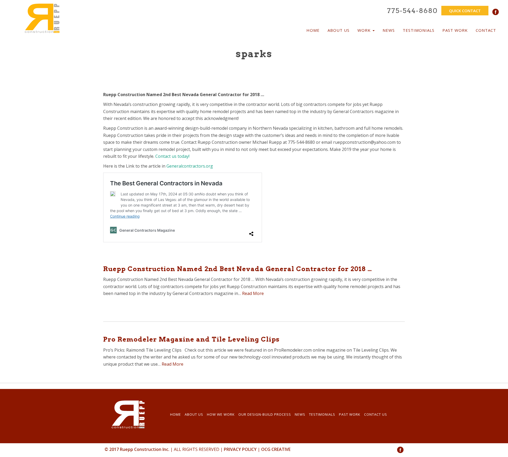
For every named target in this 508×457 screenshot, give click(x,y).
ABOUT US (194, 414)
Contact (486, 30)
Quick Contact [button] (465, 10)
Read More (253, 293)
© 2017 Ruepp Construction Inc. (137, 449)
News (389, 30)
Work (364, 30)
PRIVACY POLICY (240, 449)
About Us (339, 30)
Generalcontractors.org (189, 166)
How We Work (221, 414)
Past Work (455, 30)
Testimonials (418, 30)
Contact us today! (172, 156)
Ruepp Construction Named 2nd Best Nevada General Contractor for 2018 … (237, 269)
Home (313, 30)
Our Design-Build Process (264, 414)
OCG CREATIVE (276, 449)
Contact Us (375, 414)
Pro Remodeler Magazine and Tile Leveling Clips (191, 339)
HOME (175, 414)
